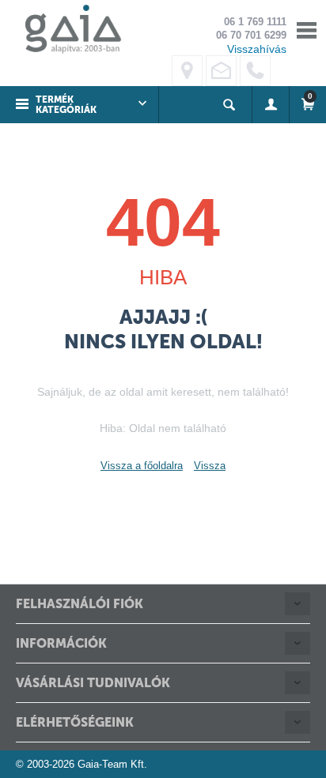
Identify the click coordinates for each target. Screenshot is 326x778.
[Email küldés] (221, 70)
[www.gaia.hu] (69, 29)
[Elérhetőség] (187, 70)
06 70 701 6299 (251, 35)
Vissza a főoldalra (141, 466)
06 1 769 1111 (255, 22)
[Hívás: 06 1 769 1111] (255, 70)
